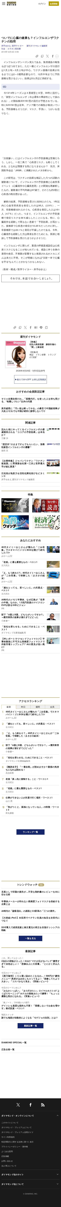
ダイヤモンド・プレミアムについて (16, 1127)
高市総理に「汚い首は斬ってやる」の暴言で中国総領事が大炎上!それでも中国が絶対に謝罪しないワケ (30, 410)
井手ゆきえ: (12, 45)
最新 (9, 706)
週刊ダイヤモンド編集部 (37, 45)
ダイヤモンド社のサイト (12, 1174)
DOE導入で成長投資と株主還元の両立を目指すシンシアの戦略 (30, 929)
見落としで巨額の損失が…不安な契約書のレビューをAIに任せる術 (30, 893)
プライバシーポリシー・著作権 (14, 1146)
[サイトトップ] (11, 4)
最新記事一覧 (30, 1025)
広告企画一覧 (7, 1049)
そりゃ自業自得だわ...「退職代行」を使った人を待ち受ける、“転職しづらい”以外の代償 (30, 400)
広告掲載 (5, 1156)
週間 (38, 706)
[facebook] (30, 1105)
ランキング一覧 (30, 831)
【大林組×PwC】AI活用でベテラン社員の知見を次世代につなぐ (30, 919)
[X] (18, 1105)
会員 (52, 706)
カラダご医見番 (14, 48)
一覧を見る (30, 938)
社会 (3, 48)
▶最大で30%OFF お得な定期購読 (30, 379)
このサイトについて (9, 1122)
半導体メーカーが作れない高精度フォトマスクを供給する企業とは (30, 903)
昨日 (23, 706)
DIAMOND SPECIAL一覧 (14, 1042)
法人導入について (9, 1165)
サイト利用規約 (8, 1137)
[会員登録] (54, 3)
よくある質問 (7, 1151)
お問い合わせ (7, 1161)
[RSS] (43, 1105)
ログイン (42, 4)
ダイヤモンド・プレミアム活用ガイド (17, 1132)
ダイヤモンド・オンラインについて (17, 1115)
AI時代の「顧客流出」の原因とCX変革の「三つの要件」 (29, 910)
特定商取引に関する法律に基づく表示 (17, 1141)
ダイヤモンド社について (12, 1184)
